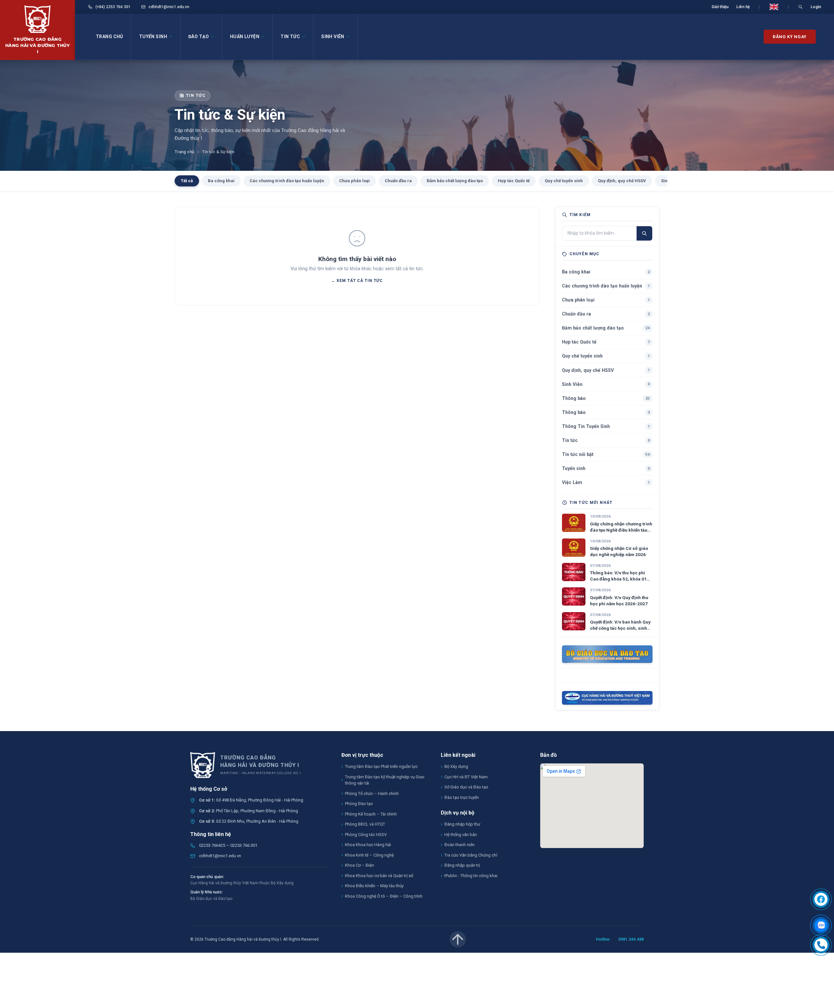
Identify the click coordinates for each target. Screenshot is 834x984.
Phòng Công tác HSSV (366, 834)
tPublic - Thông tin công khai (470, 875)
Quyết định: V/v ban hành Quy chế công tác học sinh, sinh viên (620, 625)
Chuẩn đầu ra (398, 180)
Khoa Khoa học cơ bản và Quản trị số (379, 875)
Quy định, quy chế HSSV (622, 180)
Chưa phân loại (354, 180)
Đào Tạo (198, 36)
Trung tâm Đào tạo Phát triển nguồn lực (381, 766)
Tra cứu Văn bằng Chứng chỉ (470, 855)
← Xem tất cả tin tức (357, 280)
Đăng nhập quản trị (462, 865)
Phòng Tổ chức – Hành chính (372, 793)
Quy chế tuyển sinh (564, 180)
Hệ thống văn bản (460, 834)
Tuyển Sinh (153, 36)
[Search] (800, 7)
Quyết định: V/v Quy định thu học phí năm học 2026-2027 (619, 600)
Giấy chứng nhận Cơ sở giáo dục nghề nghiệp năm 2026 (619, 551)
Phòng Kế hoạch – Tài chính (371, 814)
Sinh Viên (332, 36)
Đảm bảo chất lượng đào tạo (455, 180)
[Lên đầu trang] (458, 939)
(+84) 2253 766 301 (112, 7)
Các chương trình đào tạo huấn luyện (287, 180)
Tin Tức (290, 36)
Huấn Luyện (244, 36)
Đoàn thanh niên (459, 844)
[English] (774, 7)
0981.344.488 (631, 939)
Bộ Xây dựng (456, 766)
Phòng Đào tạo (359, 803)
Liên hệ (743, 7)
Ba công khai (221, 180)
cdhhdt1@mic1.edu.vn (168, 7)
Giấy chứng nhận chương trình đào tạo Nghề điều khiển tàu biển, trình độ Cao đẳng (621, 527)
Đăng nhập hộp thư (462, 824)
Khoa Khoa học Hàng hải (368, 844)
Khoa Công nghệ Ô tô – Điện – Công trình (384, 896)
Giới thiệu (720, 7)
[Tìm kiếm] (644, 233)
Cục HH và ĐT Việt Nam (466, 776)
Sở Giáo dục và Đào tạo (466, 787)
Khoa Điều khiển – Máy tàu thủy (374, 885)
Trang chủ (109, 36)
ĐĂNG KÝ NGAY (790, 36)
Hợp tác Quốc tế (514, 180)
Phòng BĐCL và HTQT (365, 824)
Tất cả (187, 180)
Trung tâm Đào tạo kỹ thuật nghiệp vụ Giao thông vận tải (384, 780)
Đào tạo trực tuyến (461, 797)
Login (816, 7)
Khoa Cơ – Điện (359, 865)
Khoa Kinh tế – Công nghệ (369, 855)
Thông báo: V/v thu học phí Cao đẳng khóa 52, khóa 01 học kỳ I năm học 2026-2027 (619, 576)
